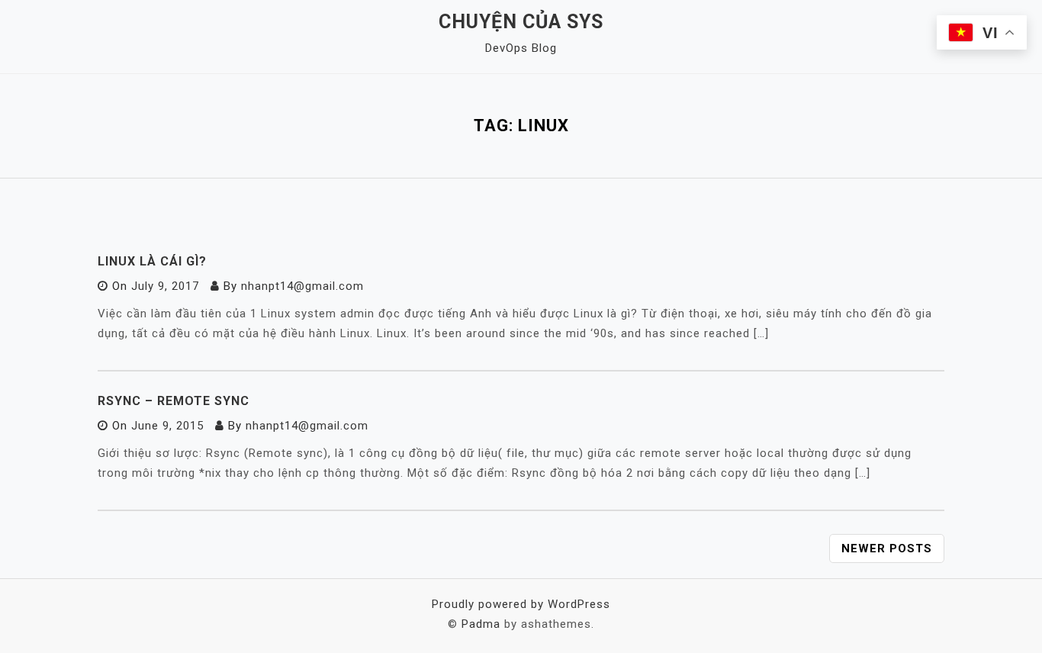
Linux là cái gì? (152, 261)
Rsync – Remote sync (173, 401)
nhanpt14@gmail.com (302, 286)
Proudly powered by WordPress (521, 604)
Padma (481, 624)
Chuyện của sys (521, 22)
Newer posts (886, 548)
